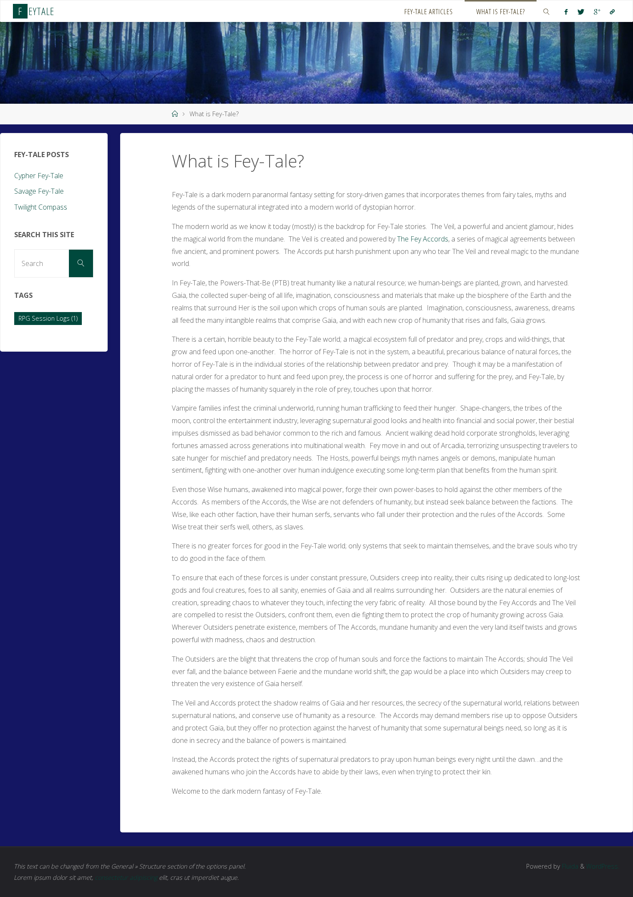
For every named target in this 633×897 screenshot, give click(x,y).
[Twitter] (581, 11)
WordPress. (602, 866)
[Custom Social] (612, 11)
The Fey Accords (422, 239)
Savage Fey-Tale (39, 191)
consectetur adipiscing (126, 877)
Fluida (569, 866)
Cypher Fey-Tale (38, 175)
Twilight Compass (40, 207)
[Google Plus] (597, 11)
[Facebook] (566, 11)
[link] (546, 11)
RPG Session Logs (48, 318)
